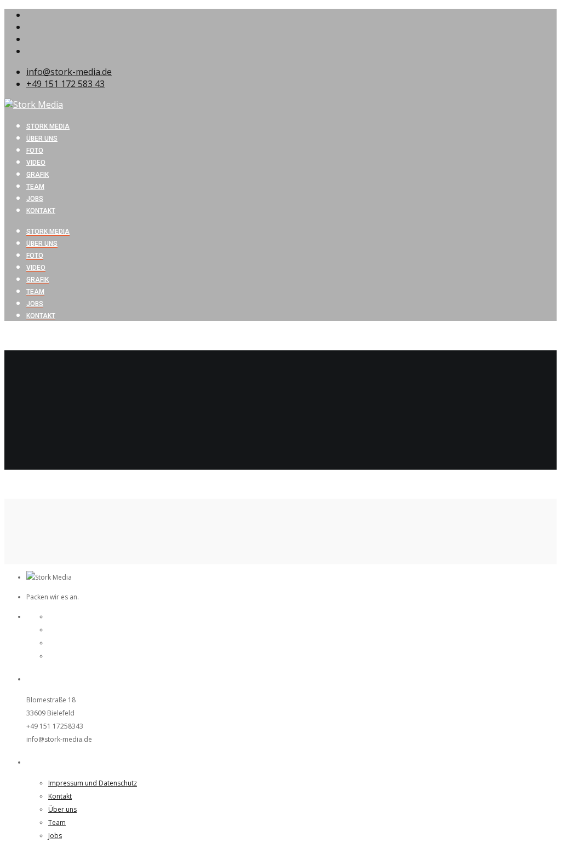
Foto (34, 255)
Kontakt (40, 316)
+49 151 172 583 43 (65, 84)
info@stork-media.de (69, 72)
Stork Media (48, 231)
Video (35, 268)
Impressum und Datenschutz (92, 783)
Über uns (42, 243)
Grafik (37, 280)
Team (35, 292)
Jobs (34, 304)
